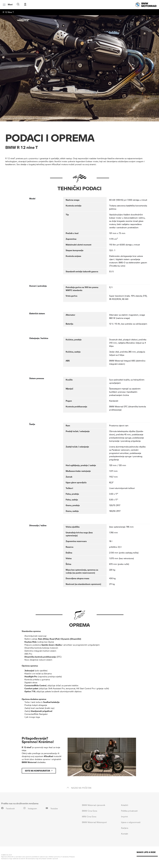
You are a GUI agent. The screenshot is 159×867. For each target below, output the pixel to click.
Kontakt (124, 833)
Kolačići (124, 805)
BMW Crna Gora (89, 810)
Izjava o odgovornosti (130, 822)
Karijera (124, 827)
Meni (10, 4)
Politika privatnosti (129, 810)
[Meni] (4, 4)
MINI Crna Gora (89, 816)
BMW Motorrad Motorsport (94, 822)
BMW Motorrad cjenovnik (93, 805)
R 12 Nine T (8, 12)
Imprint (124, 816)
